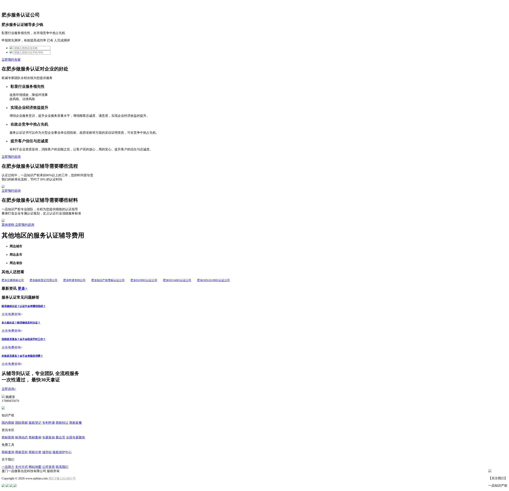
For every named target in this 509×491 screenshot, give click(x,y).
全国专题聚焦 (75, 437)
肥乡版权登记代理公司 (43, 280)
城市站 (47, 452)
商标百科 (21, 452)
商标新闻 (8, 437)
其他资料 (8, 224)
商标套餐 (75, 422)
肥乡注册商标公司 (13, 280)
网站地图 (35, 467)
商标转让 (62, 422)
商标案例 (35, 437)
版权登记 (35, 422)
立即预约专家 (11, 59)
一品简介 (8, 467)
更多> (22, 288)
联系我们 (62, 467)
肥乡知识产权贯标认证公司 (108, 280)
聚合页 (60, 437)
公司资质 (48, 467)
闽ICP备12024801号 (62, 478)
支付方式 (21, 467)
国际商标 (21, 422)
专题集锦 (48, 437)
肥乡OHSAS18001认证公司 (213, 280)
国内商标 (8, 422)
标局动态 (21, 437)
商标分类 (35, 452)
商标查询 (8, 452)
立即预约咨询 (11, 156)
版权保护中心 (62, 452)
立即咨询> (9, 389)
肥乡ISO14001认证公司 (177, 280)
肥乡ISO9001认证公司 (143, 280)
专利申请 (48, 422)
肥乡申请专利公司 (74, 280)
